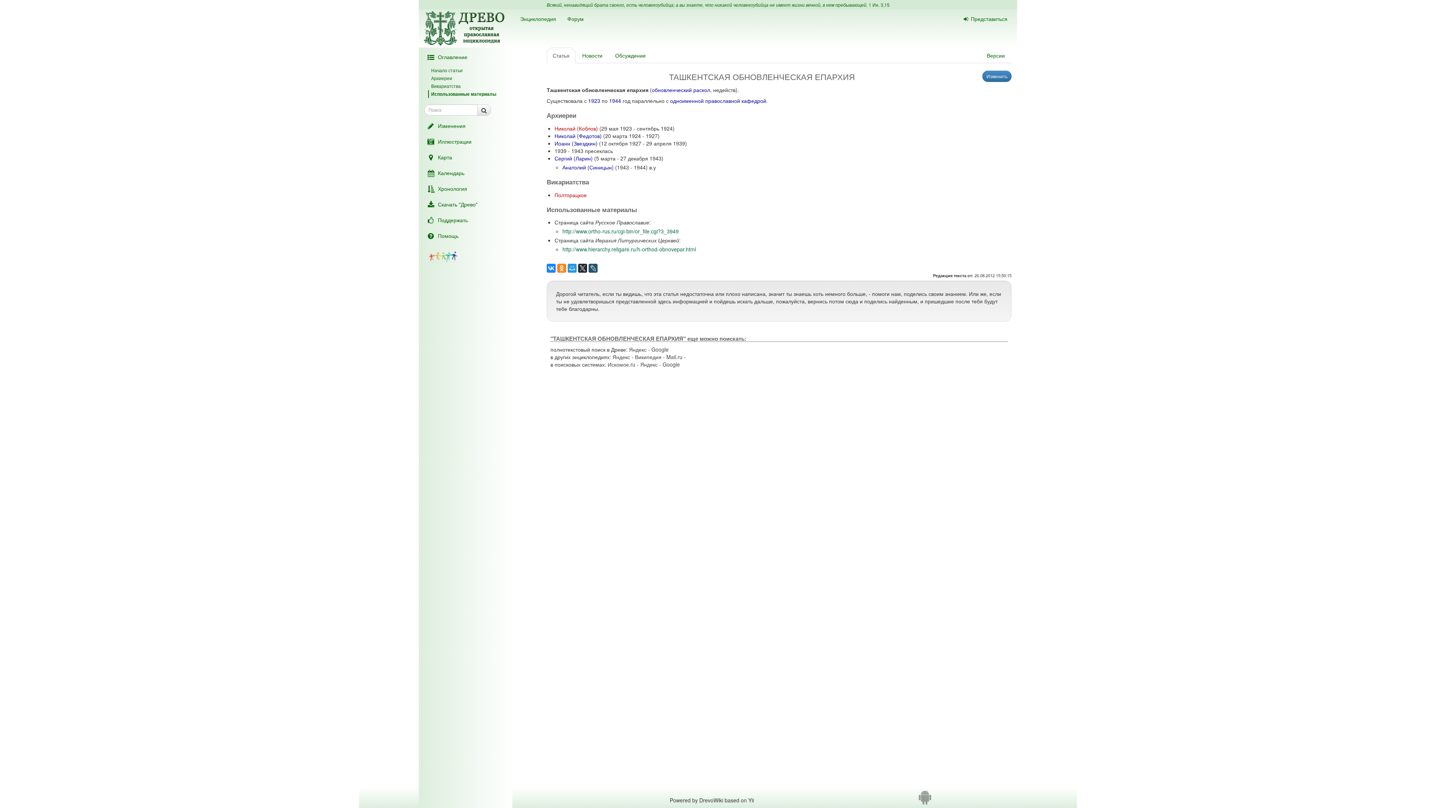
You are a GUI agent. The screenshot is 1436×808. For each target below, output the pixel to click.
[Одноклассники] (561, 268)
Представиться (989, 18)
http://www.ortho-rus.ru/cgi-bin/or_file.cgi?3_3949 (620, 231)
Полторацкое (571, 195)
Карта (445, 157)
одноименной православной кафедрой (718, 100)
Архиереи (441, 78)
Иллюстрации (455, 141)
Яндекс (638, 349)
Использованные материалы (463, 94)
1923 (594, 100)
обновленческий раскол (681, 90)
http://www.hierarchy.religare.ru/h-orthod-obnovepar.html (629, 249)
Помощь (448, 235)
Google (660, 349)
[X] (582, 268)
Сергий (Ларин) (574, 158)
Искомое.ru (621, 364)
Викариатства (446, 86)
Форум (575, 18)
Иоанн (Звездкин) (576, 143)
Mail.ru (674, 357)
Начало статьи (447, 70)
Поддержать (453, 220)
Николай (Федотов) (578, 136)
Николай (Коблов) (576, 128)
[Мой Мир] (572, 268)
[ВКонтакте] (551, 268)
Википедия (648, 357)
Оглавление (452, 57)
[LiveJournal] (593, 268)
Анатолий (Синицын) (588, 167)
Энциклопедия (538, 18)
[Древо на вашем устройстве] (925, 800)
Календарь (451, 173)
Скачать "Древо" (458, 204)
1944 (615, 100)
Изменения (452, 125)
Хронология (452, 188)
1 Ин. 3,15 (879, 4)
